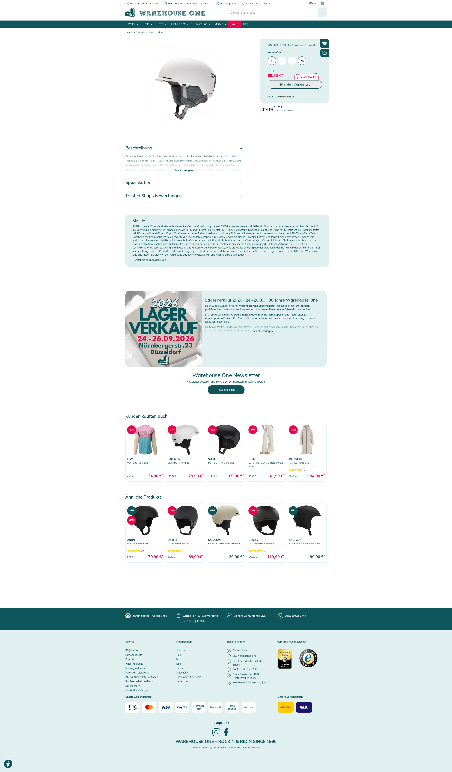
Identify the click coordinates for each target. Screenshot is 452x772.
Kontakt (129, 659)
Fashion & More (180, 24)
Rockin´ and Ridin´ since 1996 (144, 3)
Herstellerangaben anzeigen (149, 260)
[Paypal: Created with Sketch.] (182, 707)
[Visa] (166, 707)
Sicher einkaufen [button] (236, 641)
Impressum (182, 681)
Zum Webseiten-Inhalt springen (18, 1)
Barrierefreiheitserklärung (139, 681)
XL (302, 60)
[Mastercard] (149, 707)
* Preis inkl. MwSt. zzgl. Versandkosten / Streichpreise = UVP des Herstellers (226, 747)
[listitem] (247, 651)
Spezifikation (138, 182)
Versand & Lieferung (136, 672)
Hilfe (310, 3)
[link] (145, 452)
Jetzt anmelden (226, 389)
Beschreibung (138, 148)
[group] (146, 615)
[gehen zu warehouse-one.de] (176, 16)
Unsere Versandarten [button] (290, 697)
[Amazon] (132, 707)
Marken (219, 24)
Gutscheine (182, 672)
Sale (233, 24)
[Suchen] (322, 12)
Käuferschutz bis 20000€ (258, 3)
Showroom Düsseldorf (188, 677)
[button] (264, 328)
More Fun (202, 24)
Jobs (178, 663)
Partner (180, 668)
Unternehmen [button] (184, 641)
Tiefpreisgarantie (228, 3)
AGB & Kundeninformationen (141, 677)
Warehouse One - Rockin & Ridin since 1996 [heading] (226, 741)
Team (179, 659)
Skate (146, 24)
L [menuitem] (292, 60)
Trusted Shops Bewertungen (153, 195)
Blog (245, 24)
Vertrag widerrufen (136, 668)
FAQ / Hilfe (131, 650)
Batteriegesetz (133, 655)
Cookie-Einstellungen (137, 690)
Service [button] (129, 641)
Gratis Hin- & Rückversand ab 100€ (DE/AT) (189, 3)
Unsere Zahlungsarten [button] (138, 697)
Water (132, 24)
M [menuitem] (282, 60)
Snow (160, 24)
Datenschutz (132, 685)
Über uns (181, 650)
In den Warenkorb (296, 84)
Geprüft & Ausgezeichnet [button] (291, 641)
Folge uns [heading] (221, 723)
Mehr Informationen (284, 96)
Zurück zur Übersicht (135, 32)
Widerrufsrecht (134, 663)
